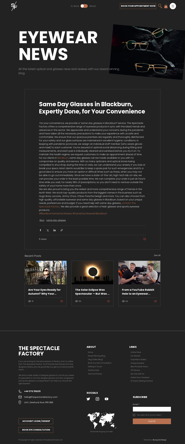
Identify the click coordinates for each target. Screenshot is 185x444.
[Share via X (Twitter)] (47, 230)
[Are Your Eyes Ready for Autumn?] (45, 272)
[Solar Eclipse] (92, 272)
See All (157, 255)
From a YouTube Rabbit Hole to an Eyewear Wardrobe (138, 292)
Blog (42, 220)
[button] (173, 6)
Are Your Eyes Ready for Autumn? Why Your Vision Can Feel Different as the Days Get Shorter (45, 292)
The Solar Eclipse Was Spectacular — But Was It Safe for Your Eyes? (92, 292)
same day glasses (56, 220)
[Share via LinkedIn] (54, 230)
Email (136, 404)
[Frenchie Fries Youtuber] (139, 272)
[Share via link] (61, 230)
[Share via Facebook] (40, 230)
